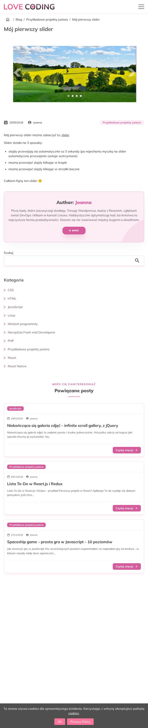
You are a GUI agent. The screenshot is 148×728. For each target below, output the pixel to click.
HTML (12, 298)
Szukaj (8, 253)
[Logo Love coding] (30, 6)
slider (65, 135)
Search (138, 260)
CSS (11, 290)
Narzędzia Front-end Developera (31, 332)
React (12, 358)
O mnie (74, 230)
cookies (73, 713)
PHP (11, 341)
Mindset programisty (23, 324)
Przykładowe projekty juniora (47, 19)
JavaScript (15, 307)
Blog (19, 19)
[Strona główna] (8, 19)
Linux (11, 315)
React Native (17, 366)
